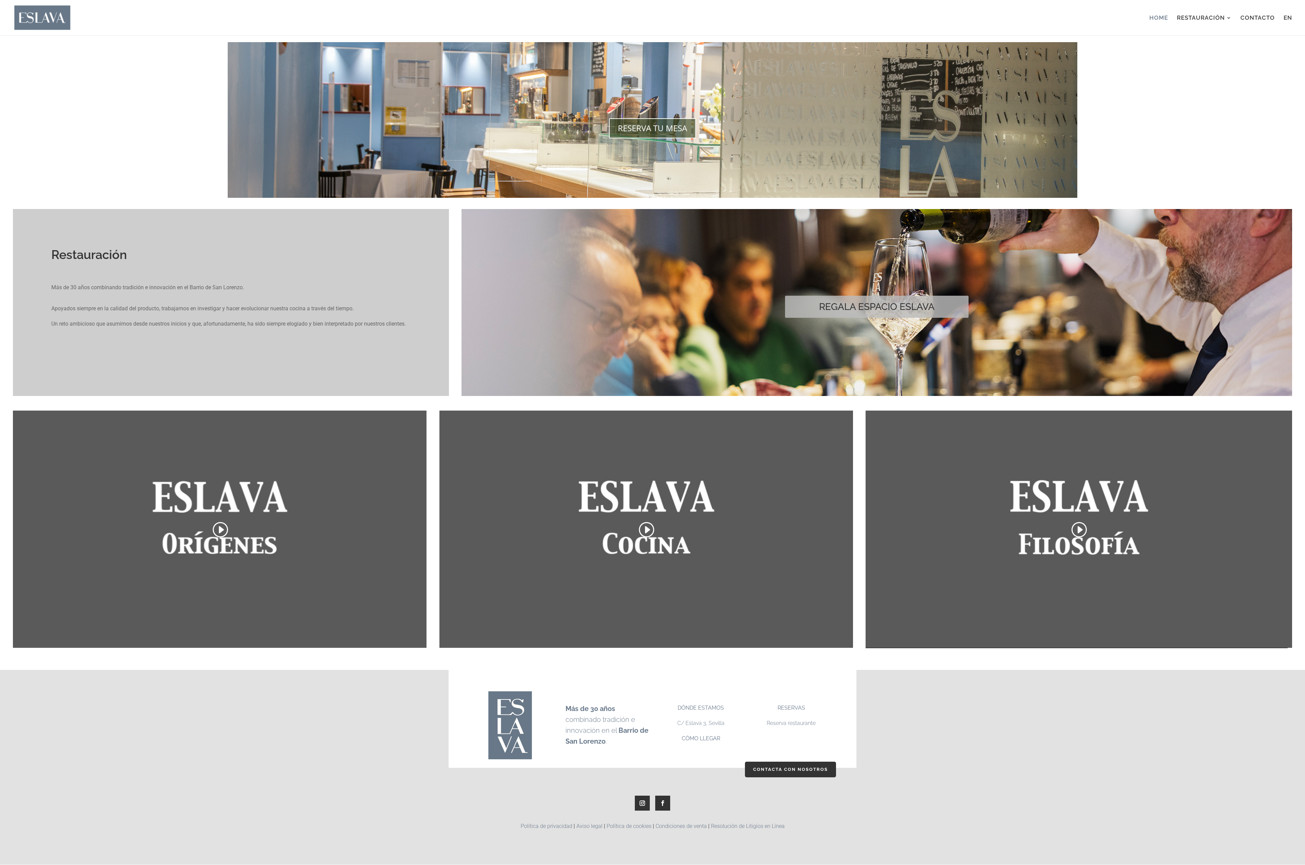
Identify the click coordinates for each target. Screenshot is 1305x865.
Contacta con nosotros (790, 769)
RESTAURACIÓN (1201, 18)
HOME (1158, 18)
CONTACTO (1257, 18)
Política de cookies (629, 826)
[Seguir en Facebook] (662, 803)
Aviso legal (589, 826)
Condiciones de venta (681, 826)
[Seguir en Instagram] (642, 803)
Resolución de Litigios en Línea (748, 826)
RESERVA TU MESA (652, 128)
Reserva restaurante (791, 723)
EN (1288, 18)
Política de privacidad (546, 826)
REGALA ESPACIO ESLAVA (877, 306)
